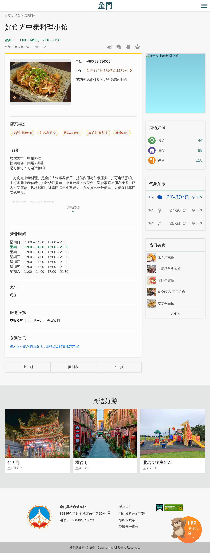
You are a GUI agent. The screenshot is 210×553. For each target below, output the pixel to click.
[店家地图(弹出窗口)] (175, 83)
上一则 (28, 367)
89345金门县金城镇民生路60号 (83, 513)
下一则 (118, 367)
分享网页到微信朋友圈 (119, 47)
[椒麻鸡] (40, 82)
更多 (173, 313)
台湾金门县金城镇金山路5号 (107, 70)
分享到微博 (110, 47)
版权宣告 (125, 506)
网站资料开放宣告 (132, 513)
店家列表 (30, 15)
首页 (8, 15)
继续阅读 (73, 208)
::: (1, 2)
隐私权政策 (127, 520)
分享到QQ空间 (137, 47)
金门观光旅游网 (105, 5)
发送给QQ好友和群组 (128, 47)
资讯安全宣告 (128, 526)
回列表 (73, 367)
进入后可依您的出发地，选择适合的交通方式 (42, 346)
